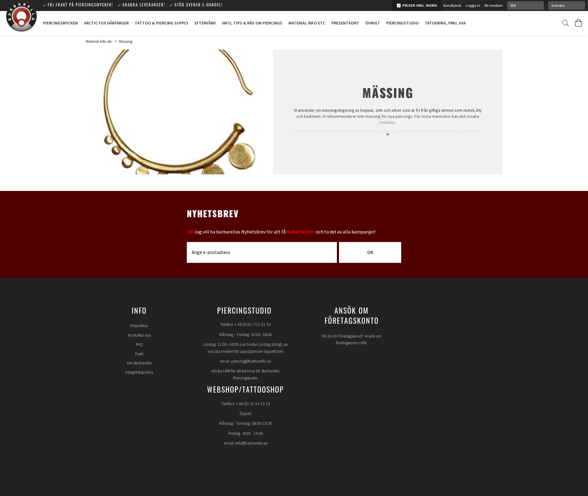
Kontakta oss (139, 335)
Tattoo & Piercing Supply (161, 23)
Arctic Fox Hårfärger (106, 23)
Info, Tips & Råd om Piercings (252, 23)
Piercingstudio (402, 23)
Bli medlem (493, 5)
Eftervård (205, 23)
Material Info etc (306, 23)
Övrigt (372, 23)
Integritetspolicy (139, 372)
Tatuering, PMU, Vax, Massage (455, 23)
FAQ (139, 344)
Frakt (139, 354)
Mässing (125, 41)
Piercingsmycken (60, 23)
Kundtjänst (452, 5)
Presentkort (345, 23)
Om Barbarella (139, 363)
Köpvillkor (139, 326)
